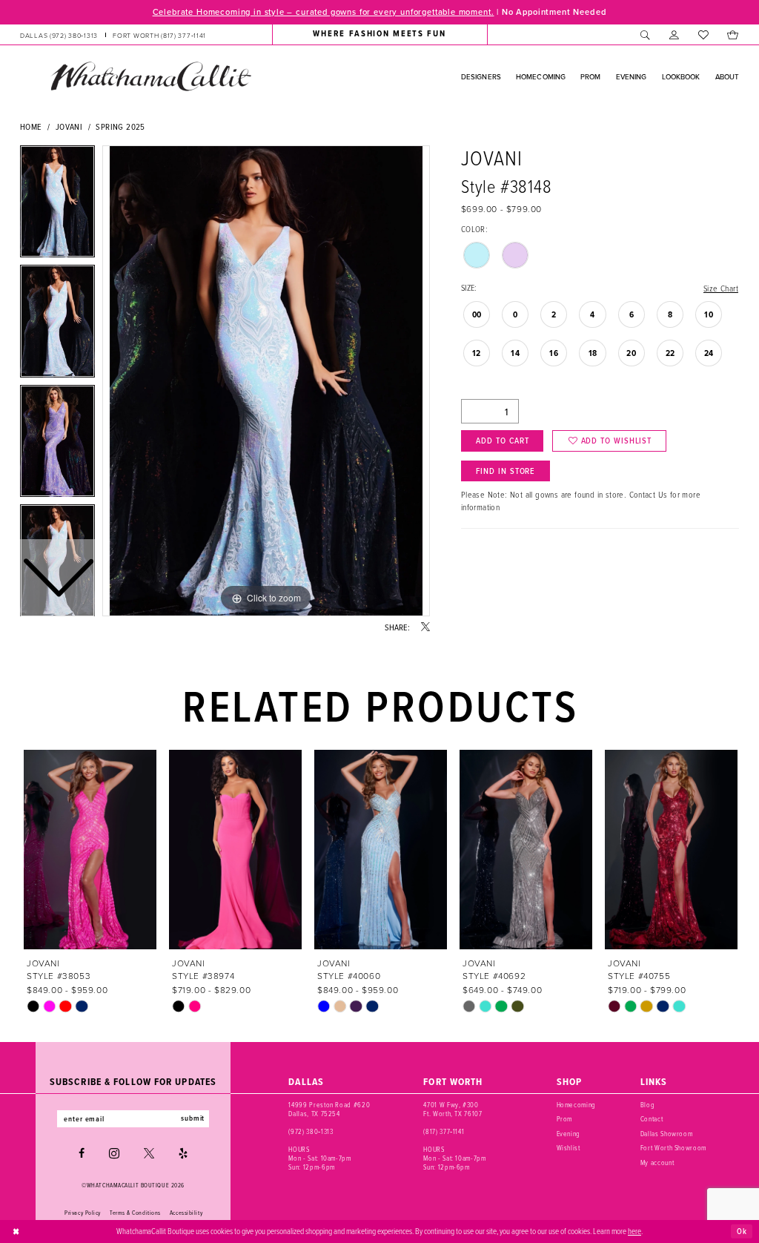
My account (657, 1162)
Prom (565, 1119)
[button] (674, 34)
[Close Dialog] (16, 1231)
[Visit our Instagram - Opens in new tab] (114, 1153)
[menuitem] (113, 34)
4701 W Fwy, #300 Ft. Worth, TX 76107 (452, 1109)
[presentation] (90, 849)
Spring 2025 (120, 126)
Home (31, 126)
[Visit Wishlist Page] (703, 34)
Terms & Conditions (135, 1212)
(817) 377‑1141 (443, 1131)
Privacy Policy (82, 1212)
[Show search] (645, 34)
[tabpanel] (266, 381)
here (634, 1230)
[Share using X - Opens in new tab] (425, 627)
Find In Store (505, 470)
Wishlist (568, 1148)
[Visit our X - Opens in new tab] (149, 1153)
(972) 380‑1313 (310, 1131)
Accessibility (186, 1212)
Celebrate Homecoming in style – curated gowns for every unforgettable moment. (323, 12)
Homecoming (577, 1105)
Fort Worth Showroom (673, 1148)
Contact (651, 1119)
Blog (647, 1105)
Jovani (69, 126)
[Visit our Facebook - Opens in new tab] (81, 1153)
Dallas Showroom (666, 1133)
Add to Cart (502, 440)
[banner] (150, 75)
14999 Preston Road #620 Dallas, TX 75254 (329, 1109)
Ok (742, 1231)
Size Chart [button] (720, 288)
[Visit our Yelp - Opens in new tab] (183, 1153)
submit (193, 1118)
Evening (569, 1133)
